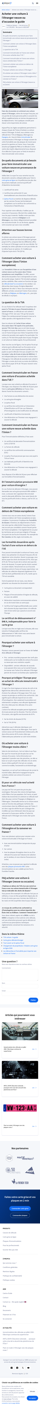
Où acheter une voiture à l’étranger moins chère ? (20, 73)
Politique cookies (9, 1280)
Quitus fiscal (8, 199)
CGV (26, 1373)
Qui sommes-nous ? (9, 1263)
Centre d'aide (7, 1293)
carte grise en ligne (8, 180)
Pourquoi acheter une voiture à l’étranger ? (18, 70)
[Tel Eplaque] (33, 3)
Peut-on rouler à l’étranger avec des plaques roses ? (18, 1349)
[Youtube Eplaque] (28, 1368)
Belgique (13, 293)
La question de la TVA (10, 49)
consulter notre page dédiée (11, 1403)
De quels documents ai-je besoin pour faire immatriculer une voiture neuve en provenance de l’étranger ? (20, 38)
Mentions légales (9, 1271)
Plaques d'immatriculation (12, 1241)
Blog (4, 1306)
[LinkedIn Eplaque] (17, 1368)
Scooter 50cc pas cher (10, 1250)
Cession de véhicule (9, 1233)
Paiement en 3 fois (9, 1314)
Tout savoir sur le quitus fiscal (13, 943)
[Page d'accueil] (6, 3)
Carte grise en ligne (9, 1237)
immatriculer (25, 137)
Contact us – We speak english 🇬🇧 (14, 1302)
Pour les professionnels (11, 1245)
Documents (7, 1310)
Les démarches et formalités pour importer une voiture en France (19, 952)
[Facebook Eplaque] (11, 1368)
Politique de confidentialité (12, 1276)
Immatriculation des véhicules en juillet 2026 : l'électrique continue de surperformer (18, 1333)
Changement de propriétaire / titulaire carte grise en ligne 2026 (20, 947)
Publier (33, 1000)
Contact (5, 1297)
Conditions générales (10, 1267)
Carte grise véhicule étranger (13, 940)
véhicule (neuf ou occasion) (13, 284)
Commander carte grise (20, 1208)
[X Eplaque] (23, 1368)
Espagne (5, 137)
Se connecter (7, 1319)
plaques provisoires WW (16, 866)
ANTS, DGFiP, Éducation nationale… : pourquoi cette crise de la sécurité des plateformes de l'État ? (19, 1341)
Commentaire (6, 968)
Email (4, 991)
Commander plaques (20, 1215)
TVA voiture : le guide (10, 937)
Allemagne (23, 293)
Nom (3, 983)
